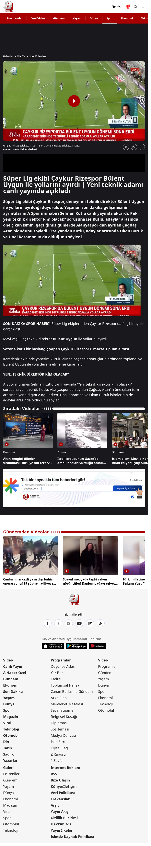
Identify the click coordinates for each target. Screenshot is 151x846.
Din (6, 740)
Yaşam (77, 18)
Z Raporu (58, 753)
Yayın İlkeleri (62, 829)
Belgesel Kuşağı (64, 715)
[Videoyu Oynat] (74, 101)
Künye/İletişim (64, 785)
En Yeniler (11, 772)
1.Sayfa (57, 759)
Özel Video (38, 18)
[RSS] (101, 622)
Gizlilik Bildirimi (64, 816)
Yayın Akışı (60, 810)
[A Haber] (8, 7)
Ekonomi (127, 18)
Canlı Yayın (12, 665)
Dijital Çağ (59, 747)
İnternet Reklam (65, 766)
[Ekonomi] (99, 7)
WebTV (21, 56)
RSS (54, 772)
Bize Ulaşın (60, 779)
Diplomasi (59, 722)
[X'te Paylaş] (126, 147)
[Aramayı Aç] (135, 6)
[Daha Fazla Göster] (142, 147)
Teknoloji (11, 728)
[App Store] (53, 645)
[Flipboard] (90, 622)
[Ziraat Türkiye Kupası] (128, 6)
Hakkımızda (61, 823)
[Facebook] (48, 622)
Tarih (7, 747)
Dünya (94, 18)
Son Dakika (13, 690)
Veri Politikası (63, 791)
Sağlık (8, 753)
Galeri (8, 766)
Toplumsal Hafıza (65, 684)
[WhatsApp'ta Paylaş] (134, 147)
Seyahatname (62, 709)
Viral (7, 722)
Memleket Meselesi (67, 703)
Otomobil (11, 734)
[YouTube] (79, 622)
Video (8, 659)
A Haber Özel (14, 671)
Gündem (59, 18)
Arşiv (55, 804)
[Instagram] (69, 622)
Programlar (15, 18)
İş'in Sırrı (58, 740)
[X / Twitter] (58, 622)
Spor (109, 18)
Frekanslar (60, 798)
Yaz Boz (57, 671)
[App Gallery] (97, 645)
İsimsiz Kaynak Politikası (72, 835)
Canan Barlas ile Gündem (72, 690)
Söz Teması (60, 728)
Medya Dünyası (63, 734)
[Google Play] (76, 645)
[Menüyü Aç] (142, 6)
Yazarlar (10, 759)
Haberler (8, 56)
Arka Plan (59, 696)
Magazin (10, 715)
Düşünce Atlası (63, 665)
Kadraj (56, 678)
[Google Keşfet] (74, 488)
